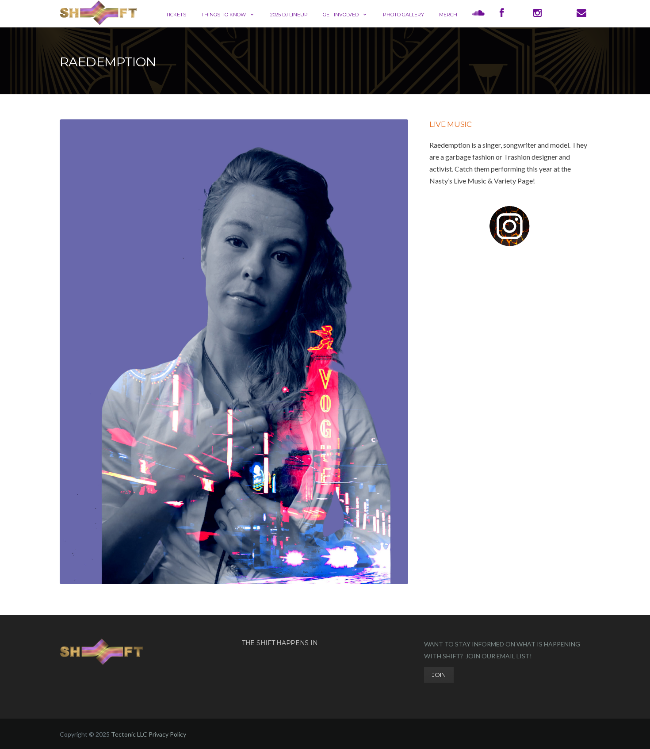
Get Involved (341, 14)
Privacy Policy (167, 734)
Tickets (176, 14)
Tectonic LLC (129, 734)
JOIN (439, 674)
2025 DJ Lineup (289, 14)
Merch (448, 14)
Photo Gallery (403, 14)
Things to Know (223, 14)
